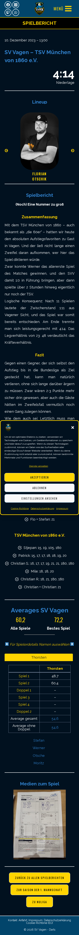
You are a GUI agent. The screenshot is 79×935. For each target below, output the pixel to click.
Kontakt (12, 920)
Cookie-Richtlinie (20, 508)
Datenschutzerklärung (42, 508)
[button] (73, 427)
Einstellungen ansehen (39, 498)
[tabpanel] (39, 151)
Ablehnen (39, 488)
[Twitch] (8, 12)
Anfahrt (23, 920)
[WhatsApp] (15, 12)
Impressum (62, 508)
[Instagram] (15, 4)
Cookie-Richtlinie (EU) (39, 923)
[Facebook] (8, 4)
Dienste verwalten (38, 466)
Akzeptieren (39, 477)
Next (73, 151)
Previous (6, 151)
